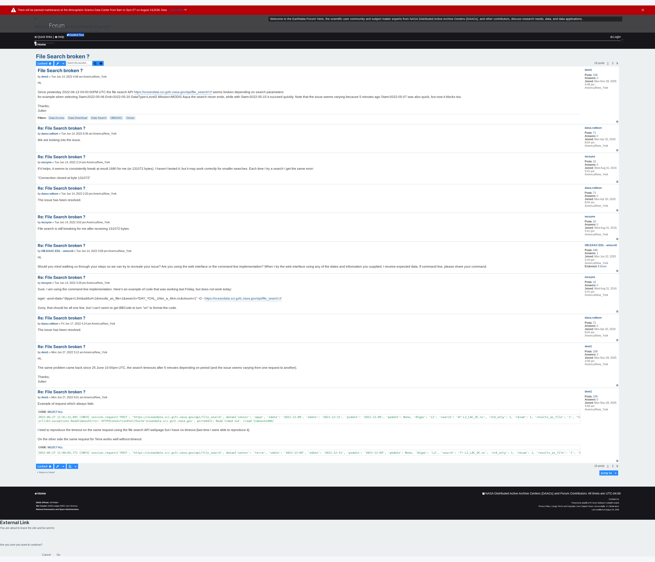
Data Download (77, 117)
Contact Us (614, 499)
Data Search (98, 117)
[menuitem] (534, 493)
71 (594, 132)
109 (595, 75)
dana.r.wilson (593, 127)
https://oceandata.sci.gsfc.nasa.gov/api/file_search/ (171, 92)
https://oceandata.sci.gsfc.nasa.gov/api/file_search (242, 298)
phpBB (584, 503)
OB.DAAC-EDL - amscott (601, 245)
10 (594, 161)
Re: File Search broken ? (61, 128)
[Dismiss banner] (643, 10)
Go (58, 554)
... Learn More (175, 10)
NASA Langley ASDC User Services (63, 506)
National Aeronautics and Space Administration (57, 509)
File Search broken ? (63, 56)
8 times (602, 266)
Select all (55, 411)
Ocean (130, 117)
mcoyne (590, 156)
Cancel (46, 554)
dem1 (588, 69)
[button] (612, 63)
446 (595, 250)
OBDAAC (116, 117)
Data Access (56, 117)
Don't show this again (45, 43)
